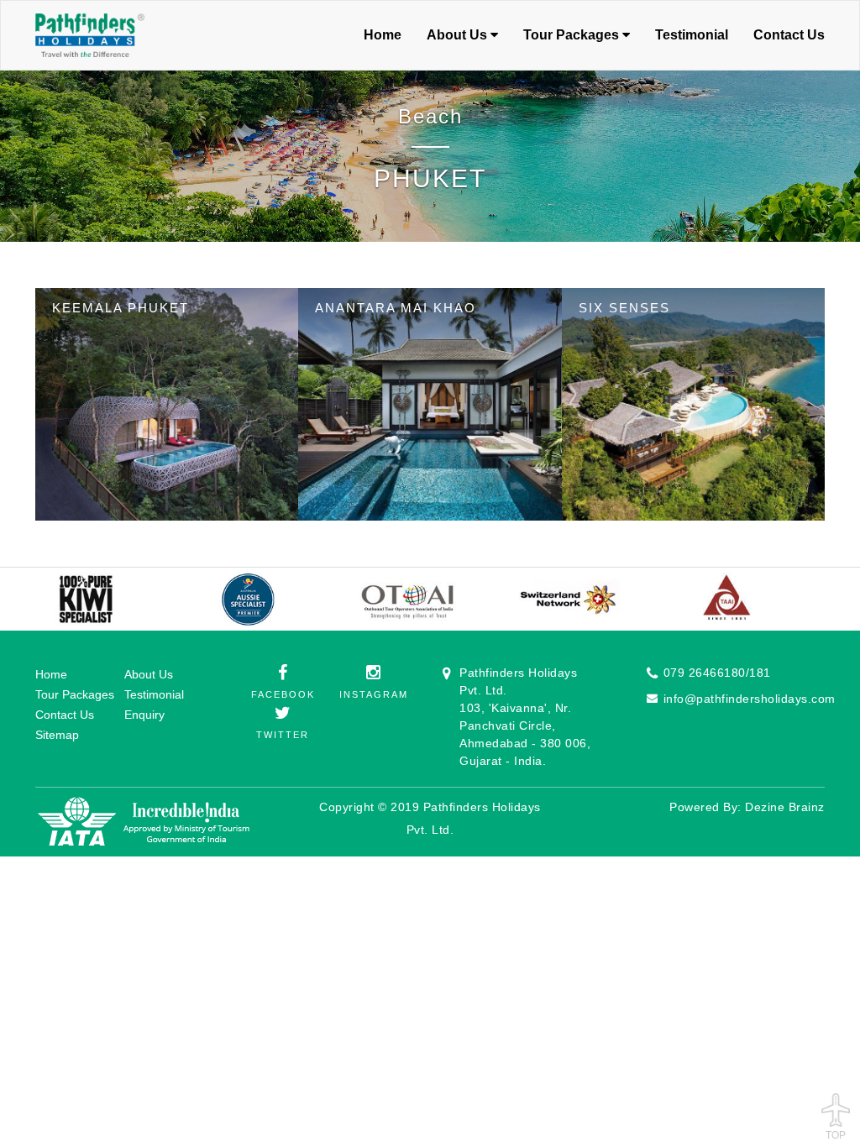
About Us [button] (458, 35)
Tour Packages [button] (572, 35)
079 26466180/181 (717, 672)
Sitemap (57, 734)
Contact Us (789, 35)
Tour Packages (74, 694)
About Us (148, 674)
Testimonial (691, 35)
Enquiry (144, 714)
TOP (836, 1133)
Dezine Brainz (785, 807)
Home (382, 35)
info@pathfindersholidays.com (749, 698)
